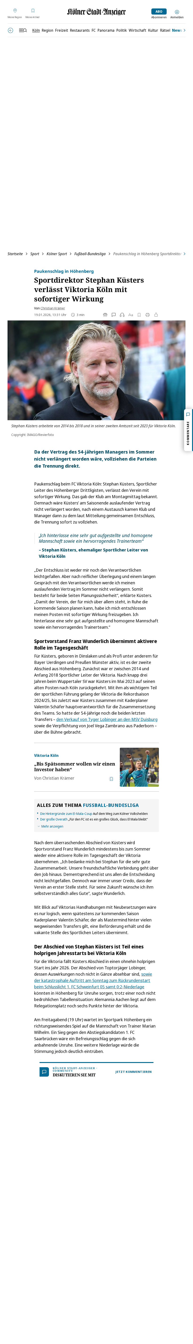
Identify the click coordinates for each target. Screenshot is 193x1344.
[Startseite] (96, 11)
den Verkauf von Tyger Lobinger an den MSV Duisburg (106, 719)
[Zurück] (10, 30)
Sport (34, 253)
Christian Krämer (52, 308)
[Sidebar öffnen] (23, 30)
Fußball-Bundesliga (90, 253)
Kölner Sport (57, 253)
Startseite (15, 253)
